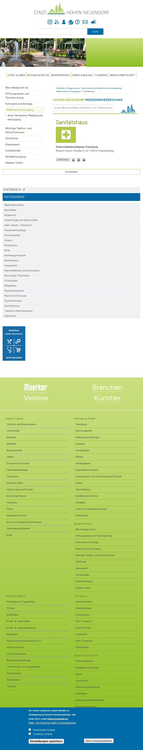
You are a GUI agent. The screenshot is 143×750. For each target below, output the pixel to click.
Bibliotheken (13, 614)
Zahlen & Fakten (15, 483)
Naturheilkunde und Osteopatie (21, 270)
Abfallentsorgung (15, 156)
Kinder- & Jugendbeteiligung (21, 628)
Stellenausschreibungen (87, 437)
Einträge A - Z (14, 189)
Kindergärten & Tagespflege (21, 601)
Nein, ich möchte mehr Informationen (52, 722)
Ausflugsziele (82, 614)
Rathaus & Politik (38, 75)
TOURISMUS (101, 75)
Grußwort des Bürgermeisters (21, 424)
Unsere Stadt (13, 430)
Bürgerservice (60, 75)
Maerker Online (13, 162)
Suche (95, 31)
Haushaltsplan (83, 450)
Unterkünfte (81, 634)
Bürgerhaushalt (14, 450)
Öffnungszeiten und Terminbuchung (17, 95)
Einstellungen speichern (46, 741)
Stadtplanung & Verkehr (87, 667)
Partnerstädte (82, 647)
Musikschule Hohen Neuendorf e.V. (24, 641)
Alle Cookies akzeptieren (99, 740)
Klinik (7, 250)
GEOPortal (11, 138)
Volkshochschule (15, 647)
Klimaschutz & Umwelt (18, 463)
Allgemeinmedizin (14, 205)
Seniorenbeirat (14, 673)
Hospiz (8, 240)
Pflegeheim (10, 285)
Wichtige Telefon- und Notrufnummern (18, 130)
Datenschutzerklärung (57, 719)
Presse (93, 20)
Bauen (79, 674)
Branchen (107, 387)
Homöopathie (12, 235)
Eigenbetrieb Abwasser (87, 470)
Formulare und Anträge (18, 103)
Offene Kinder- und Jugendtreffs (23, 666)
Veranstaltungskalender (18, 528)
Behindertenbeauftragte (19, 660)
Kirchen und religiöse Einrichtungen (24, 522)
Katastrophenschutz (17, 515)
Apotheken (10, 210)
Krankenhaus (11, 260)
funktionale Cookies (44, 729)
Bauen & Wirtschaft (122, 75)
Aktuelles (11, 437)
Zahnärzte (10, 315)
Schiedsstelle (13, 150)
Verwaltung (81, 424)
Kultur (9, 535)
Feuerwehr (12, 502)
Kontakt (85, 20)
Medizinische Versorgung (19, 109)
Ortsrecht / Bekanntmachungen (91, 509)
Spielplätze (12, 634)
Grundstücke (82, 680)
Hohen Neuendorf (88, 100)
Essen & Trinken (83, 628)
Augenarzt (10, 215)
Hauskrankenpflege (15, 230)
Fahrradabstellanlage (17, 470)
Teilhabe (11, 686)
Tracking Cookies (42, 734)
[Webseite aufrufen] (79, 160)
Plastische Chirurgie (15, 295)
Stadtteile (11, 443)
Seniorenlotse (13, 680)
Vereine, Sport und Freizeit (20, 489)
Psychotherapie (13, 300)
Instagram (50, 20)
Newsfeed (57, 20)
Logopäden (10, 265)
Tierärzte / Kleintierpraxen (18, 310)
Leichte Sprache (70, 20)
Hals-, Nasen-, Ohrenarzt (18, 225)
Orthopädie (10, 280)
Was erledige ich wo (16, 87)
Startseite (60, 88)
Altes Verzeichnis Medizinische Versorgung (25, 117)
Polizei (10, 509)
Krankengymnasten (15, 255)
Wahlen (79, 457)
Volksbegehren (83, 463)
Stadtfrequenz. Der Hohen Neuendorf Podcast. (99, 476)
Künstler (107, 398)
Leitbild (10, 457)
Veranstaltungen (84, 608)
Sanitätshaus (11, 305)
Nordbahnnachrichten (86, 496)
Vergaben (80, 443)
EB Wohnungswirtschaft (87, 687)
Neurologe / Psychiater (16, 275)
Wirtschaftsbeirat (84, 661)
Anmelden (64, 20)
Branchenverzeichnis (86, 706)
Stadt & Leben (16, 75)
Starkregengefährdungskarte (90, 700)
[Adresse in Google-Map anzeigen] (73, 160)
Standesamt (12, 144)
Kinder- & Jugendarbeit (18, 621)
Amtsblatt (80, 502)
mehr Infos (63, 159)
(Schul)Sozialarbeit (16, 654)
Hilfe (77, 20)
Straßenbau (81, 693)
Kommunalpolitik (84, 430)
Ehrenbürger (82, 515)
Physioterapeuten (14, 290)
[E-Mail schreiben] (84, 160)
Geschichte (12, 476)
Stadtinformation (84, 601)
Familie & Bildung (82, 75)
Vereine (36, 398)
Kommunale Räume (16, 496)
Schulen (11, 608)
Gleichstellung (83, 489)
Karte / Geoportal (84, 641)
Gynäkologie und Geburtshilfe (20, 220)
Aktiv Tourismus (83, 621)
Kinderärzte (10, 245)
